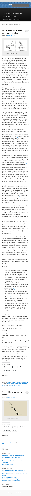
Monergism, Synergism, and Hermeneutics (12, 31)
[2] (17, 137)
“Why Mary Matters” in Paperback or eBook (12, 13)
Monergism (24, 383)
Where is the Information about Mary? (11, 19)
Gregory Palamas (10, 383)
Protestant (4, 385)
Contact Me (15, 9)
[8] (24, 255)
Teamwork (20, 442)
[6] (17, 217)
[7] (23, 226)
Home (4, 9)
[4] (26, 163)
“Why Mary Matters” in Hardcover (10, 16)
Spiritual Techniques (7, 464)
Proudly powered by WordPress (15, 493)
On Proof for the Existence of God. (11, 457)
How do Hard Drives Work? (9, 459)
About (9, 9)
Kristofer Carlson (6, 479)
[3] (16, 143)
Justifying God (16, 479)
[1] (10, 130)
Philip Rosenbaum (7, 473)
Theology (18, 382)
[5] (19, 196)
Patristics (13, 382)
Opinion (8, 382)
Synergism (10, 385)
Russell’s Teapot (12, 472)
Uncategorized (24, 382)
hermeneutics (18, 383)
